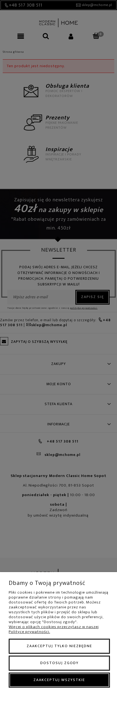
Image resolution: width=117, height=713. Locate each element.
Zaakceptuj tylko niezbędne (59, 646)
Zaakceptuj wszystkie (59, 680)
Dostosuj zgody (59, 663)
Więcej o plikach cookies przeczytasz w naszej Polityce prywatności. (54, 629)
